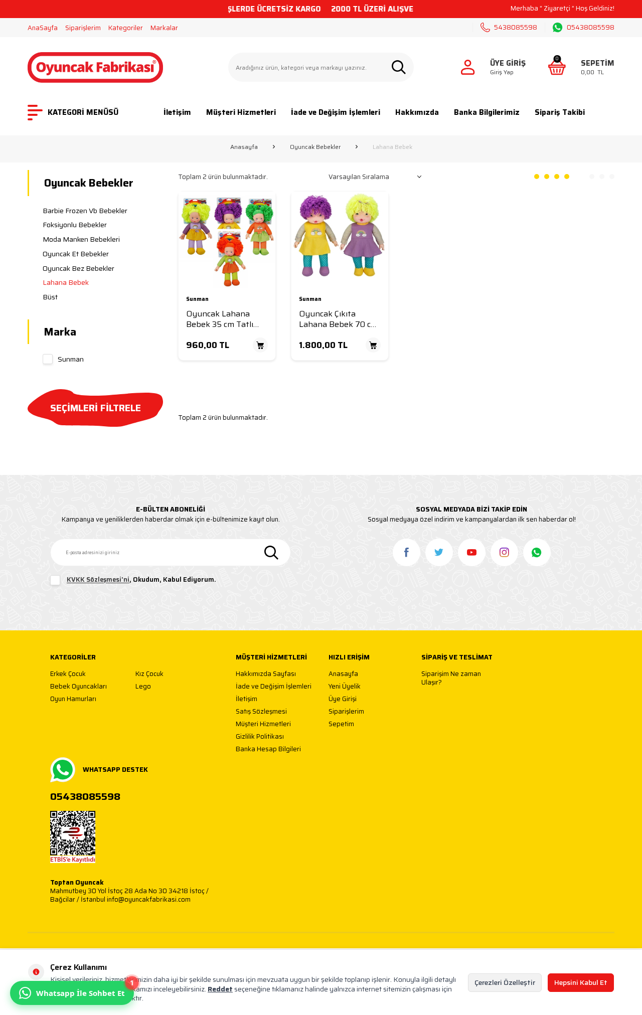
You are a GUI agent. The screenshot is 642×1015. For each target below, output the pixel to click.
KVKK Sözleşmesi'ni (98, 580)
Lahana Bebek (66, 282)
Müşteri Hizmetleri (241, 112)
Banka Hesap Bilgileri (268, 749)
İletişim (177, 112)
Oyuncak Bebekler (315, 147)
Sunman (71, 359)
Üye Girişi (343, 699)
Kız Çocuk (149, 674)
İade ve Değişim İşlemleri (335, 112)
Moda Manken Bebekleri (81, 239)
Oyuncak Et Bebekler (76, 253)
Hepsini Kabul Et (580, 982)
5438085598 (515, 27)
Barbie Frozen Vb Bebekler (85, 210)
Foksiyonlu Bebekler (75, 224)
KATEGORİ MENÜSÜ (83, 112)
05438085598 (590, 28)
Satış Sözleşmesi (261, 712)
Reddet (220, 988)
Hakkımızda (417, 112)
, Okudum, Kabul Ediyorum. (141, 580)
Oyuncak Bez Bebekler (78, 268)
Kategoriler (125, 28)
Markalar (164, 28)
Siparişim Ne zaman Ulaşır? (451, 678)
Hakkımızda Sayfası (266, 674)
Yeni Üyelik (345, 687)
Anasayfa (244, 147)
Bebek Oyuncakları (78, 687)
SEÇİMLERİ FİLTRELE (95, 407)
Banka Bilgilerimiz (487, 112)
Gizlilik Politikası (260, 737)
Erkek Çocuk (68, 674)
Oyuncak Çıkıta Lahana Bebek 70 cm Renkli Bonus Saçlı (338, 319)
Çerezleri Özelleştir (504, 982)
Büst (50, 296)
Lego (143, 687)
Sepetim (341, 724)
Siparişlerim (83, 28)
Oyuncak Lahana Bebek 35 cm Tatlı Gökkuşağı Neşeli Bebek (219, 319)
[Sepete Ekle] (260, 345)
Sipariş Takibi (560, 112)
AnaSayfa (43, 28)
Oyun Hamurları (73, 699)
